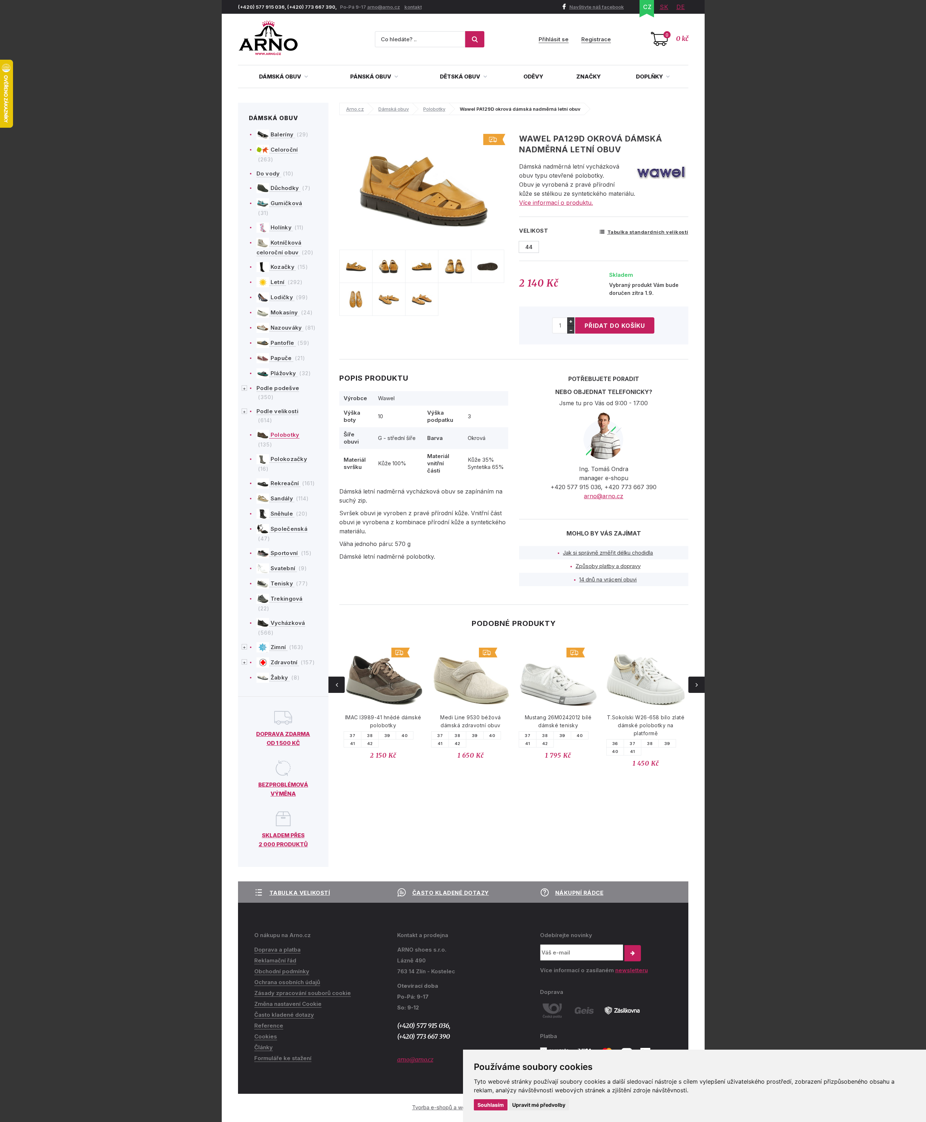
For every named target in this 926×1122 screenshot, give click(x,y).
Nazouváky (286, 327)
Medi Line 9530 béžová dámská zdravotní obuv (383, 721)
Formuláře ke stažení (282, 1058)
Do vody (268, 173)
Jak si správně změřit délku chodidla (608, 552)
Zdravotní (284, 662)
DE (680, 6)
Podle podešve (278, 388)
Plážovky (283, 373)
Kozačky (282, 266)
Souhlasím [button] (490, 1105)
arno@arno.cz (383, 7)
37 (352, 735)
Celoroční (283, 149)
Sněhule (282, 513)
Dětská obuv (460, 76)
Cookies (265, 1036)
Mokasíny (284, 312)
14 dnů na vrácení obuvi (608, 579)
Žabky (279, 677)
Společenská (288, 528)
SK (664, 6)
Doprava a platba (277, 949)
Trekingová (286, 598)
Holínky (281, 227)
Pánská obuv (371, 76)
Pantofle (282, 342)
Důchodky (285, 188)
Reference (268, 1025)
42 (370, 743)
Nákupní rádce (579, 892)
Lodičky (282, 297)
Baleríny (282, 134)
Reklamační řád (275, 960)
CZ (647, 6)
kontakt (413, 7)
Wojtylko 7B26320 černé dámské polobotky (645, 721)
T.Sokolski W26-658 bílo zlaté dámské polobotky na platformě (558, 725)
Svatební (283, 568)
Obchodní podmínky (281, 971)
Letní (277, 282)
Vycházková (287, 622)
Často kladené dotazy (450, 892)
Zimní (278, 647)
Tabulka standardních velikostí (647, 232)
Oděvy (533, 76)
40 (405, 735)
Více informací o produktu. (556, 202)
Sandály (282, 498)
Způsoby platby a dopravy (608, 566)
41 (352, 743)
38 (370, 735)
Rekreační (285, 483)
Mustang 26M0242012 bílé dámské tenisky (470, 721)
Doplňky (650, 76)
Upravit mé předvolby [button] (538, 1105)
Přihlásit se (554, 39)
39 (387, 735)
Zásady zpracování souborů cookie (302, 993)
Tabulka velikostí (299, 892)
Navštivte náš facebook (596, 7)
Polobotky (284, 434)
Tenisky (282, 583)
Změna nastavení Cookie (288, 1003)
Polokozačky (288, 459)
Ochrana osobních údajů (287, 982)
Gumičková (285, 203)
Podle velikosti (277, 411)
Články (263, 1047)
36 (528, 743)
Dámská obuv (280, 76)
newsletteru (631, 970)
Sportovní (284, 553)
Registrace (596, 39)
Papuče (281, 358)
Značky (588, 76)
